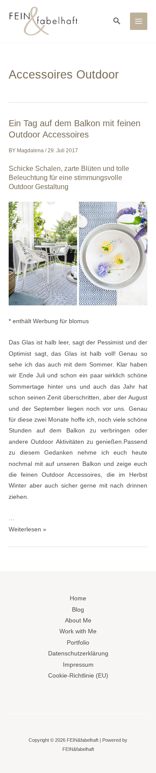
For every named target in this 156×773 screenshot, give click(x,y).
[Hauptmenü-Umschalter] (139, 21)
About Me (78, 620)
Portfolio (78, 642)
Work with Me (78, 631)
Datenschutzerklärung (78, 653)
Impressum (78, 665)
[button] (117, 21)
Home (78, 598)
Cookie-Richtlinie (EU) (78, 675)
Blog (78, 609)
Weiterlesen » (27, 529)
